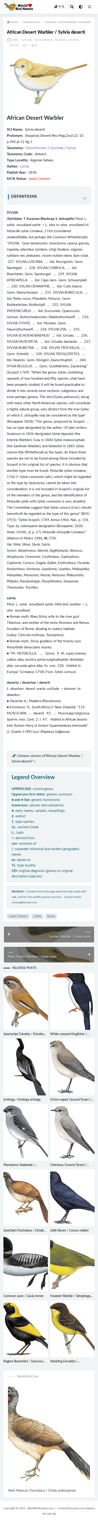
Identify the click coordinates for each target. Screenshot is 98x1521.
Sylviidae (57, 148)
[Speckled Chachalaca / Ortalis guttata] (25, 1197)
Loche (24, 166)
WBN (15, 40)
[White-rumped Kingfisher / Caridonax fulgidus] (72, 1001)
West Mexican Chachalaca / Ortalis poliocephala (42, 1490)
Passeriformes (31, 22)
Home (14, 22)
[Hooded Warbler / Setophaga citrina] (72, 1263)
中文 (61, 6)
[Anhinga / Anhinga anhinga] (25, 1067)
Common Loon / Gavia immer (23, 1296)
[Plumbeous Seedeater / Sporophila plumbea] (25, 1132)
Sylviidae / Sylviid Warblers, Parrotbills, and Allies (51, 40)
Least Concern (18, 916)
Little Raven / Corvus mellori (69, 1230)
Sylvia (71, 148)
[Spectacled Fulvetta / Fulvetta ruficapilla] (25, 1001)
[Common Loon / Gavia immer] (25, 1263)
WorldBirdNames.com (40, 1508)
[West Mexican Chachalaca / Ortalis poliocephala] (49, 1435)
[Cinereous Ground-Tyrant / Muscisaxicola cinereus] (72, 1132)
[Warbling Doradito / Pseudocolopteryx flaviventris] (72, 1328)
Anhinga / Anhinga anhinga (22, 1099)
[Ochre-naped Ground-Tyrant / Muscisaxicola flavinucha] (72, 1067)
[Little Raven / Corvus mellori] (72, 1197)
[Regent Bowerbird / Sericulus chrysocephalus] (25, 1328)
